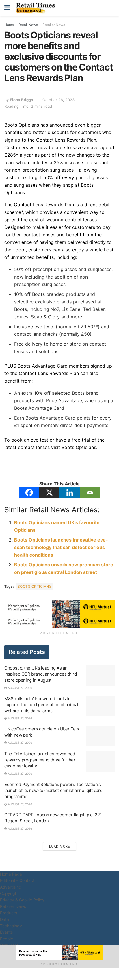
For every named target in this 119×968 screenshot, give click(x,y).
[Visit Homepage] (37, 8)
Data (4, 919)
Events (6, 932)
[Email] (90, 492)
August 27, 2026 (19, 687)
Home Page (11, 873)
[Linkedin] (70, 492)
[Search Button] (112, 8)
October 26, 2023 (58, 99)
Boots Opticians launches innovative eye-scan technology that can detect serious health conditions (61, 547)
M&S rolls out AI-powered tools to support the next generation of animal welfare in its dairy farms (41, 704)
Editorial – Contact (17, 880)
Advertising (10, 886)
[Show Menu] (7, 8)
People (6, 938)
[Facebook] (29, 492)
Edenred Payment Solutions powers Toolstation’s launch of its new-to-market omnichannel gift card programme (53, 790)
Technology (11, 925)
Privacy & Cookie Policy (22, 899)
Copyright (9, 893)
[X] (49, 492)
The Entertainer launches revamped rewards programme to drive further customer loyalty (39, 760)
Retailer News (53, 25)
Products (8, 912)
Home (9, 25)
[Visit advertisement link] (59, 607)
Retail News (28, 25)
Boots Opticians (34, 586)
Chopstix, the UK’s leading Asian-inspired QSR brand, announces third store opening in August (40, 674)
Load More (59, 846)
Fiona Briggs (21, 99)
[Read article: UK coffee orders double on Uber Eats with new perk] (100, 736)
